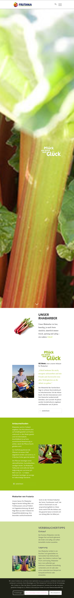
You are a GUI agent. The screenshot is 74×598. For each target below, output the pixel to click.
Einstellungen (18, 593)
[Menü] (59, 4)
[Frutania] (22, 4)
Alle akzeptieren (55, 593)
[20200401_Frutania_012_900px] (50, 454)
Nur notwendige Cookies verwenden (36, 593)
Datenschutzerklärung (56, 587)
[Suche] (54, 4)
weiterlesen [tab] (46, 411)
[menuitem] (54, 4)
